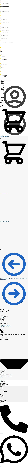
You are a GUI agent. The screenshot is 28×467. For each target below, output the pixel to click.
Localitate (1, 371)
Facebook (2, 395)
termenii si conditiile (9, 374)
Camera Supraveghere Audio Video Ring (6, 326)
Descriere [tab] (2, 317)
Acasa (2, 387)
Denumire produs (2, 370)
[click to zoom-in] (14, 150)
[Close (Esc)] (0, 249)
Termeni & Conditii (5, 391)
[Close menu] (0, 0)
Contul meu (2, 83)
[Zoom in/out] (2, 249)
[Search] (0, 81)
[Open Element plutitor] (0, 466)
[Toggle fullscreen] (1, 249)
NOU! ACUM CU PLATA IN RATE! (3, 76)
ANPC (3, 392)
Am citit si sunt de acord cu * (6, 374)
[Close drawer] (0, 2)
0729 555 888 (1, 399)
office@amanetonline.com (3, 400)
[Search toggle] (0, 80)
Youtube (2, 104)
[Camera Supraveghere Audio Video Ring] (14, 325)
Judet (0, 372)
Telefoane (4, 390)
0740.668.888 (3, 100)
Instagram (2, 105)
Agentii (2, 388)
